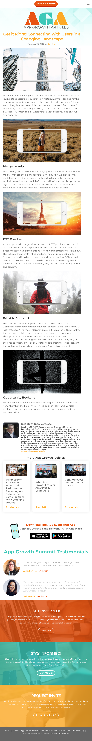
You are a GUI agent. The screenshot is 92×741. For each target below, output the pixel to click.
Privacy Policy (78, 731)
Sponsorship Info (50, 734)
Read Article (12, 507)
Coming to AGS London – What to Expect (74, 482)
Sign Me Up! (46, 673)
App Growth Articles (29, 731)
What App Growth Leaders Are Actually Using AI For (45, 486)
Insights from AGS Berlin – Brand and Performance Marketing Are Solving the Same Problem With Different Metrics (15, 491)
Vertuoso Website (37, 451)
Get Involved (64, 731)
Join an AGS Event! (46, 4)
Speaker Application (31, 734)
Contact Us (64, 734)
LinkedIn (25, 451)
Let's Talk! (46, 630)
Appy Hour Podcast (49, 731)
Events (16, 731)
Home (7, 731)
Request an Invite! (46, 715)
